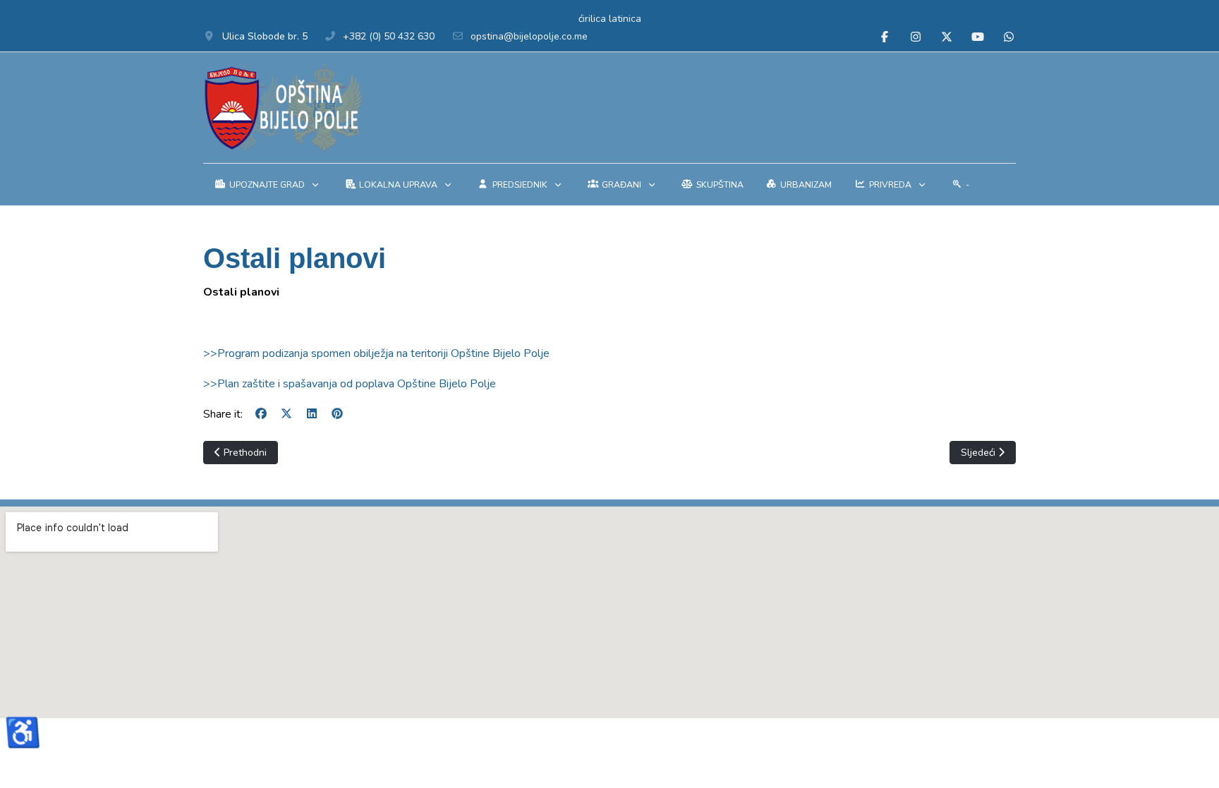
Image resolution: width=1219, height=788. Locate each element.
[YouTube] (978, 37)
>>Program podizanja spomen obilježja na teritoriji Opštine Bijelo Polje (376, 353)
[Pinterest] (337, 414)
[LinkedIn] (312, 414)
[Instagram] (916, 37)
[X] (286, 414)
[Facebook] (885, 37)
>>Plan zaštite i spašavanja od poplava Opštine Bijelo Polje (349, 384)
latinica (625, 18)
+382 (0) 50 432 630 (389, 36)
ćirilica (592, 18)
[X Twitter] (947, 37)
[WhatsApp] (1009, 37)
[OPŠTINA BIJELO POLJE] (282, 107)
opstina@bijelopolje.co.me (529, 36)
